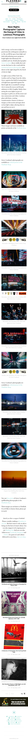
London (13, 19)
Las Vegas (13, 21)
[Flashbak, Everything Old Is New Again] (14, 1)
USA (16, 23)
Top (22, 693)
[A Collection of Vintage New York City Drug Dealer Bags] (14, 636)
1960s (6, 19)
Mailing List (9, 530)
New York (24, 21)
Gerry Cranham (6, 21)
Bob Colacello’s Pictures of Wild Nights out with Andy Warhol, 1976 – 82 (14, 684)
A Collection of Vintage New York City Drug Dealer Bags (14, 651)
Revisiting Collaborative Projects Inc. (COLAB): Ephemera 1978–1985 (14, 618)
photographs (20, 19)
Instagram (20, 532)
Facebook (13, 532)
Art (10, 19)
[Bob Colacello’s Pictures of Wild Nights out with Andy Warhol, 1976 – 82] (14, 669)
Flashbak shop (21, 128)
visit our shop (21, 537)
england (21, 20)
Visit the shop (13, 9)
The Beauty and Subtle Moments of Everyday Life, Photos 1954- (14, 584)
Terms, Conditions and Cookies (14, 721)
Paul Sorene (10, 16)
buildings (16, 20)
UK (13, 23)
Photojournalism (9, 20)
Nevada (18, 21)
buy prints (10, 498)
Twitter (6, 535)
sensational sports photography (11, 67)
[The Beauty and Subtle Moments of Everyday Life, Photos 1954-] (14, 570)
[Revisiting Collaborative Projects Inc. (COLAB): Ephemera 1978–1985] (14, 603)
